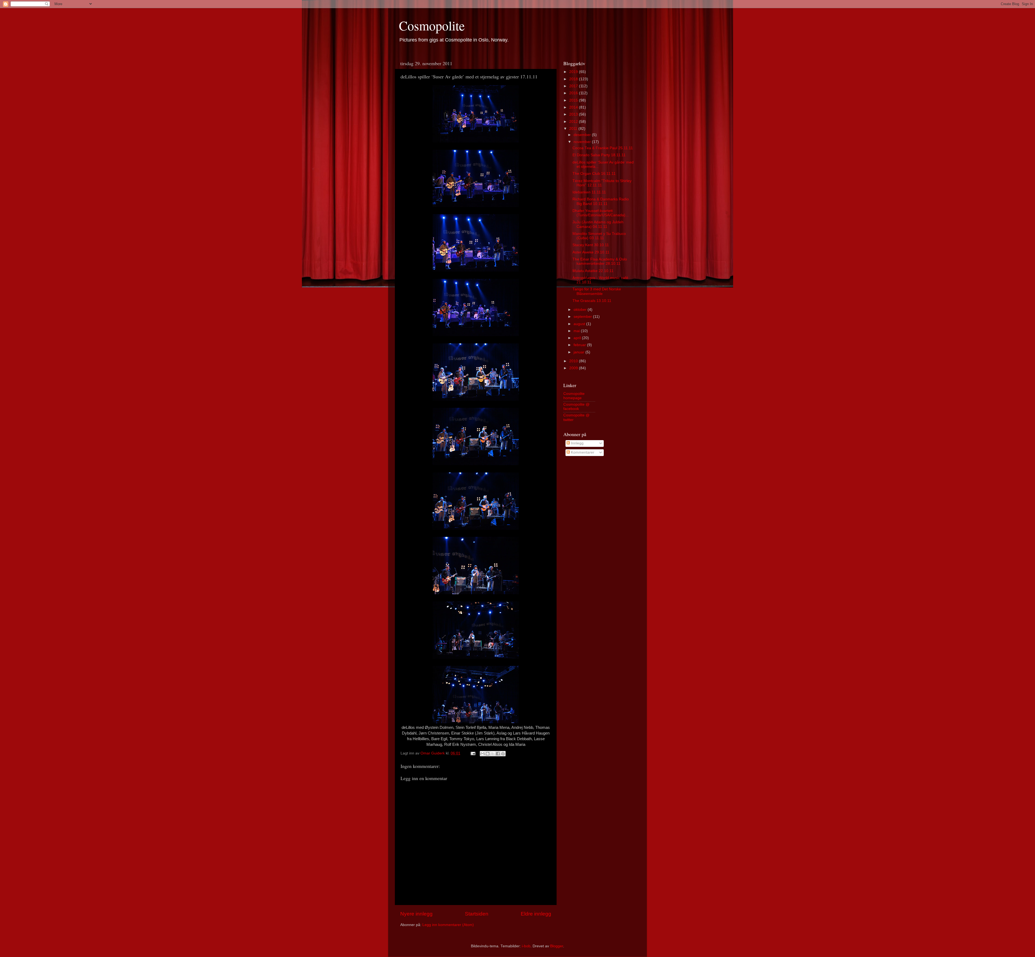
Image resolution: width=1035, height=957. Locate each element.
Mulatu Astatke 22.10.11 (592, 271)
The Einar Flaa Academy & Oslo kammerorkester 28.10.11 (599, 261)
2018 (574, 79)
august (580, 324)
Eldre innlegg (536, 914)
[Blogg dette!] (487, 753)
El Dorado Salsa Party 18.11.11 (599, 155)
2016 (574, 93)
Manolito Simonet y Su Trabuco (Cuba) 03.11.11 (599, 236)
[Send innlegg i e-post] (473, 753)
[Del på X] (492, 753)
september (583, 317)
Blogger (556, 946)
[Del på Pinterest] (503, 753)
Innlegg (577, 443)
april (578, 338)
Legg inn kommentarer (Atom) (448, 925)
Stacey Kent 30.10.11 (590, 245)
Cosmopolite (432, 25)
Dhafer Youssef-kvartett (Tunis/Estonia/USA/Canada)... (600, 213)
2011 (573, 129)
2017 (574, 86)
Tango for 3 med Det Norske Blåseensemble (596, 291)
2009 (574, 368)
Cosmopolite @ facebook (576, 406)
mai (577, 331)
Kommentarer (582, 452)
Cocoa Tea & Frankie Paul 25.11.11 (602, 148)
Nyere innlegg (416, 914)
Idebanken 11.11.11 (589, 192)
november (583, 142)
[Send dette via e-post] (482, 753)
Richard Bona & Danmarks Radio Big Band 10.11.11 (600, 201)
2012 (574, 122)
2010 (574, 361)
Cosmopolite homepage (574, 396)
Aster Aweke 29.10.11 (590, 252)
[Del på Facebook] (498, 753)
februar (580, 345)
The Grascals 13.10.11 (591, 301)
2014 (574, 107)
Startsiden (476, 914)
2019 (574, 72)
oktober (581, 310)
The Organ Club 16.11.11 (594, 174)
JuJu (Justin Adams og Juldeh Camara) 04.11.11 (597, 224)
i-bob (526, 946)
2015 (574, 100)
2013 (574, 114)
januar (579, 352)
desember (583, 135)
